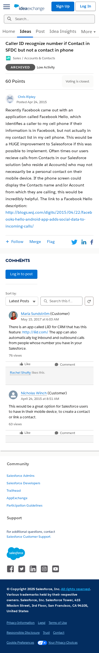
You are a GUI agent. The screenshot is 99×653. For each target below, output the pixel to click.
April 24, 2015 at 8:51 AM (40, 398)
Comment (67, 365)
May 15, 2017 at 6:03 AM (40, 319)
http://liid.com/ (35, 332)
